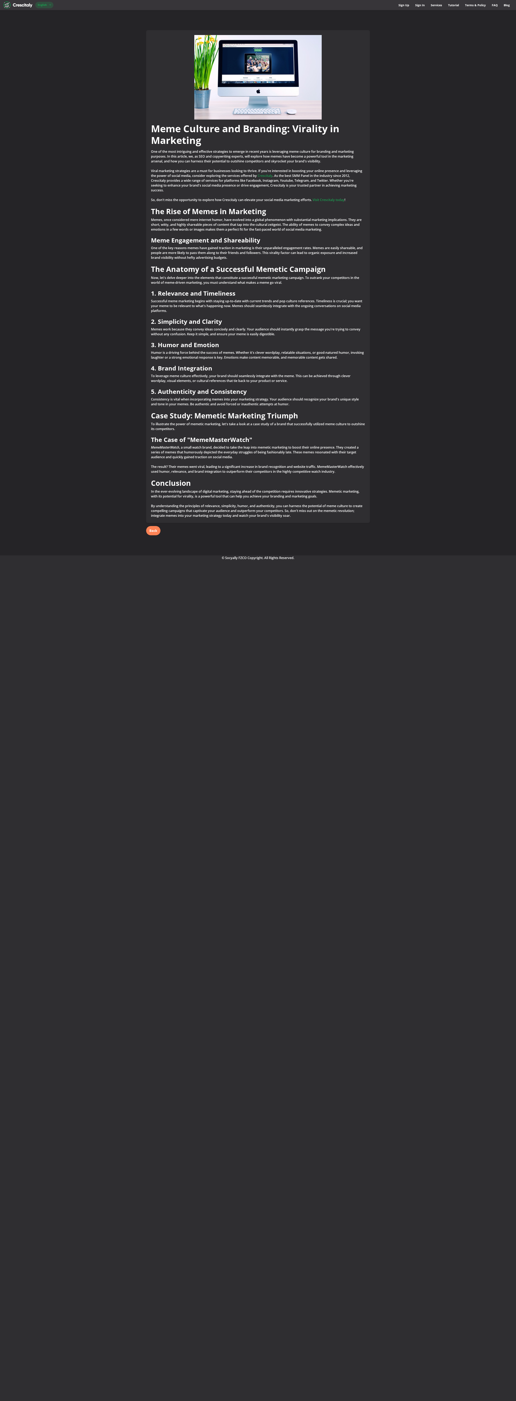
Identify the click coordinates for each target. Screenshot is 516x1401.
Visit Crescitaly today (328, 200)
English (42, 5)
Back (153, 530)
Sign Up (403, 5)
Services (436, 5)
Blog (507, 5)
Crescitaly (265, 175)
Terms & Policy (475, 5)
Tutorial (453, 5)
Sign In (420, 5)
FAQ (495, 5)
